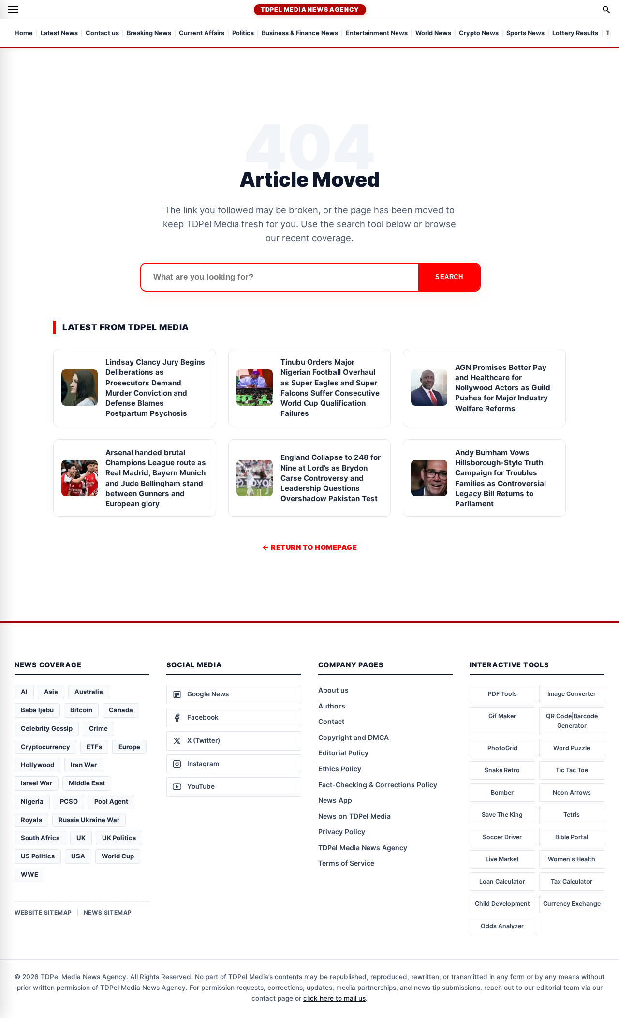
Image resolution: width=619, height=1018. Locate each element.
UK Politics (119, 837)
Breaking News (149, 33)
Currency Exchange (572, 903)
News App (335, 800)
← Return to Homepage (309, 547)
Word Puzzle (571, 748)
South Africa (40, 837)
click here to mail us (334, 998)
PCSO (69, 801)
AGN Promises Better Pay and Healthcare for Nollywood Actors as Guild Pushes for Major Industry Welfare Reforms (502, 388)
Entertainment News (377, 33)
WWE (29, 874)
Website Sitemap (43, 912)
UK (81, 837)
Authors (331, 706)
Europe (129, 747)
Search (449, 276)
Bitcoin (81, 710)
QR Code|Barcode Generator (572, 720)
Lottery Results (575, 33)
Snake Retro (502, 770)
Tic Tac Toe (572, 770)
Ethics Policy (339, 769)
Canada (121, 710)
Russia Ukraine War (89, 820)
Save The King (502, 814)
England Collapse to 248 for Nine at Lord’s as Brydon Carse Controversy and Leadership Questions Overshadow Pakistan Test (330, 478)
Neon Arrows (572, 792)
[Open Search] (606, 9)
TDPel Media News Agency (310, 9)
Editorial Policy (343, 753)
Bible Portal (571, 837)
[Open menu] (13, 9)
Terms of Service (346, 863)
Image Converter (571, 693)
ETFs (94, 747)
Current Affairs (201, 33)
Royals (31, 820)
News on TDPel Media (354, 816)
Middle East (87, 783)
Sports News (525, 33)
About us (333, 690)
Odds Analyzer (502, 925)
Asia (51, 691)
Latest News (59, 33)
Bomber (502, 792)
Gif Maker (502, 716)
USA (78, 856)
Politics (243, 33)
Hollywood (37, 764)
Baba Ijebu (37, 710)
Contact (331, 721)
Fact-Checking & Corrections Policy (377, 785)
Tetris (571, 814)
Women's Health (571, 859)
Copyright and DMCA (353, 737)
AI (24, 691)
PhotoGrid (502, 748)
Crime (98, 728)
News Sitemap (108, 912)
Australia (88, 691)
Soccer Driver (502, 837)
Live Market (502, 859)
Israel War (36, 783)
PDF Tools (502, 693)
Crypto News (479, 33)
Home (24, 33)
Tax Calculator (571, 881)
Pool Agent (111, 801)
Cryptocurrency (45, 747)
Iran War (84, 764)
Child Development (502, 903)
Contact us (102, 33)
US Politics (38, 856)
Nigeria (32, 801)
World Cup (118, 856)
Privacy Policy (341, 831)
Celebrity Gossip (47, 728)
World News (433, 33)
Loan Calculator (502, 881)
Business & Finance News (300, 33)
